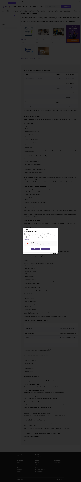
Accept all (45, 248)
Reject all (35, 248)
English (25, 229)
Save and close (40, 251)
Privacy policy (26, 239)
